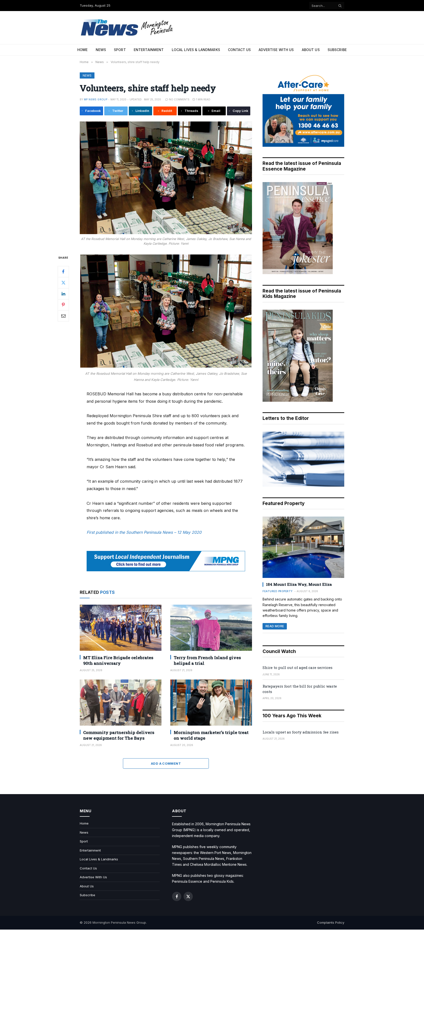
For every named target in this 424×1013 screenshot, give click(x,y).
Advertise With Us (276, 50)
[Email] (63, 315)
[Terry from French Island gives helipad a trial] (211, 628)
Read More (274, 626)
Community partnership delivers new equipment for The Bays (118, 735)
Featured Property (278, 591)
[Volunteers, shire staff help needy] (166, 177)
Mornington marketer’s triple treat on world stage (211, 735)
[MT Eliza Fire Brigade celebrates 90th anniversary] (120, 628)
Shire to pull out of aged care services (297, 667)
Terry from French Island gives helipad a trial (207, 660)
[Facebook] (63, 271)
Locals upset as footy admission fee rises (301, 732)
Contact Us (239, 50)
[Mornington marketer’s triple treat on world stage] (211, 702)
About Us (311, 50)
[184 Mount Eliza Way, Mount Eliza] (303, 547)
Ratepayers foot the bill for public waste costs (300, 689)
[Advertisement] (212, 971)
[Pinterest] (63, 304)
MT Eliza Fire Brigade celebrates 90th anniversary (118, 660)
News (101, 50)
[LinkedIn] (63, 293)
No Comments (179, 99)
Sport (120, 50)
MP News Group (95, 99)
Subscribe (337, 50)
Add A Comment (166, 763)
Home (82, 50)
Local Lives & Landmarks (196, 50)
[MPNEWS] (127, 27)
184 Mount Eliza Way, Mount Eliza (299, 584)
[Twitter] (63, 282)
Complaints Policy (330, 922)
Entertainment (149, 50)
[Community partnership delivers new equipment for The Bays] (120, 702)
